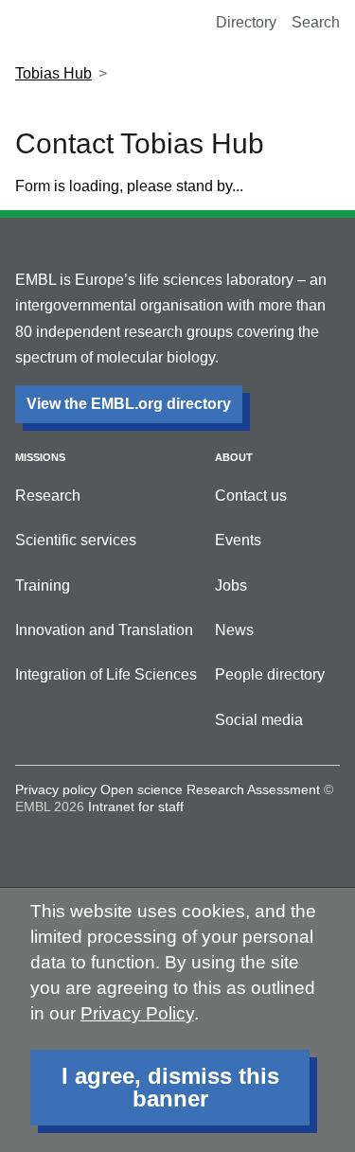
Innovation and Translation (104, 630)
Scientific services (75, 540)
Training (42, 585)
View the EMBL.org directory (129, 404)
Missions (40, 457)
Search (316, 22)
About (234, 457)
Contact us (251, 495)
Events (238, 540)
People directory (270, 674)
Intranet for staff (136, 806)
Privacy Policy (137, 1013)
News (234, 630)
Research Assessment (253, 789)
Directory (246, 22)
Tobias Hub (53, 73)
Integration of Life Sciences (106, 674)
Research (47, 495)
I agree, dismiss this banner (170, 1087)
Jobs (231, 585)
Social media (259, 720)
